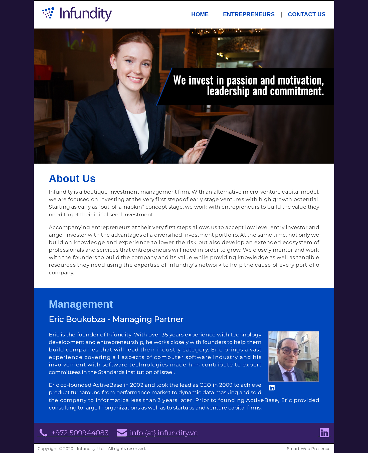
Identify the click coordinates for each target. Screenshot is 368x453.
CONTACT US (306, 13)
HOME (200, 13)
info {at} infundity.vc (163, 432)
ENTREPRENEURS (248, 13)
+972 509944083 (79, 432)
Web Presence (315, 448)
